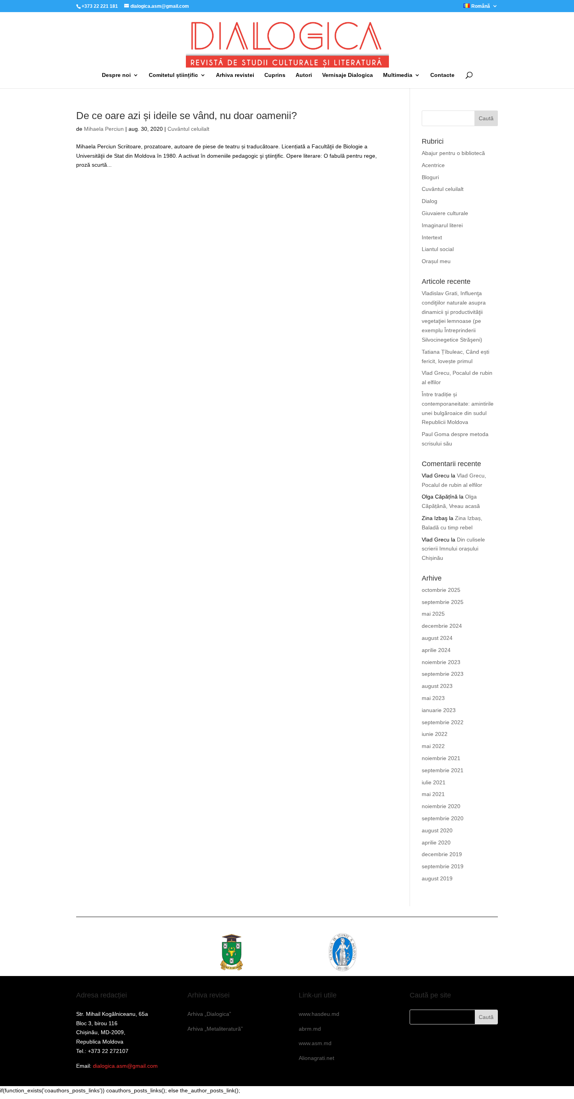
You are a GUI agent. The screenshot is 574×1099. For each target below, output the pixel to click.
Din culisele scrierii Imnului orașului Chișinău (453, 548)
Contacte (442, 75)
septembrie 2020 (442, 818)
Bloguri (430, 177)
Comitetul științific (173, 75)
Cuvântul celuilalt (188, 129)
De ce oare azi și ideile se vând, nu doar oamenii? (186, 115)
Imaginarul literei (442, 225)
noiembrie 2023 (441, 662)
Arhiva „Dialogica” (209, 1014)
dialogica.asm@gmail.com (125, 1066)
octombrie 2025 (441, 590)
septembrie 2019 (442, 866)
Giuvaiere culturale (445, 213)
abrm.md (310, 1029)
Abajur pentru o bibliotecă (453, 153)
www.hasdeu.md (319, 1014)
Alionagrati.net (316, 1058)
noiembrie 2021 (441, 758)
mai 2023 (433, 698)
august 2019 (437, 878)
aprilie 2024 (436, 650)
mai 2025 (433, 614)
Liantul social (438, 249)
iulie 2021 (434, 782)
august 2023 (437, 686)
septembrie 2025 (442, 602)
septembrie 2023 (442, 674)
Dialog (429, 201)
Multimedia (397, 75)
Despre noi (116, 75)
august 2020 (437, 830)
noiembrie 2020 (441, 806)
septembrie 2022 (442, 722)
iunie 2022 (434, 734)
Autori (304, 75)
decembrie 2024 (442, 626)
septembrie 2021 (442, 770)
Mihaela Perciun (104, 129)
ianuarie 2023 (439, 710)
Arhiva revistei (235, 75)
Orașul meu (436, 261)
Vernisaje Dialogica (347, 75)
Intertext (432, 237)
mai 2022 (433, 746)
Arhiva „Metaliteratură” (215, 1029)
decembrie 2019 (442, 854)
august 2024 (437, 638)
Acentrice (433, 165)
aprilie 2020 (436, 842)
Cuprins (274, 75)
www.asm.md (315, 1043)
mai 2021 (433, 794)
